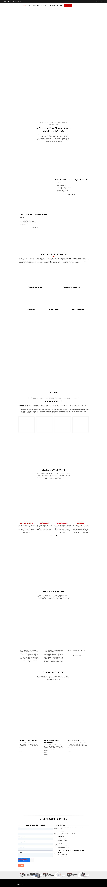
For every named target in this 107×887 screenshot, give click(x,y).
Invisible (28, 214)
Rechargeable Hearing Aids (72, 287)
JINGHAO (57, 180)
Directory (101, 1)
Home (25, 5)
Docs (61, 5)
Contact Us (68, 5)
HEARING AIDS (52, 123)
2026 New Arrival (67, 180)
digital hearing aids (73, 258)
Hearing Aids (52, 5)
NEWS (97, 1)
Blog (57, 5)
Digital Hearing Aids (81, 180)
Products (29, 5)
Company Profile (44, 5)
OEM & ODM (36, 5)
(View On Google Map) (59, 831)
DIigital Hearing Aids (40, 214)
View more (21, 751)
